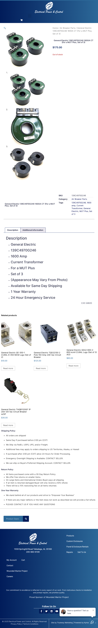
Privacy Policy (16, 624)
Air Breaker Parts (67, 28)
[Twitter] (46, 611)
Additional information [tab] (32, 230)
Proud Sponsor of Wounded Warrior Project (49, 597)
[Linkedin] (51, 611)
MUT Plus (83, 211)
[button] (29, 16)
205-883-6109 (33, 552)
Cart (23, 560)
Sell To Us (82, 552)
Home (55, 28)
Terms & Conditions (30, 624)
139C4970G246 (79, 202)
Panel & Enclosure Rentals (77, 547)
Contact (10, 565)
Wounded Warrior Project (17, 571)
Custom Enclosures (74, 541)
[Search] (26, 519)
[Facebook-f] (41, 611)
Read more (8, 368)
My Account (12, 560)
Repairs (69, 552)
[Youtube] (56, 611)
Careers (10, 576)
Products (70, 536)
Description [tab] (12, 230)
